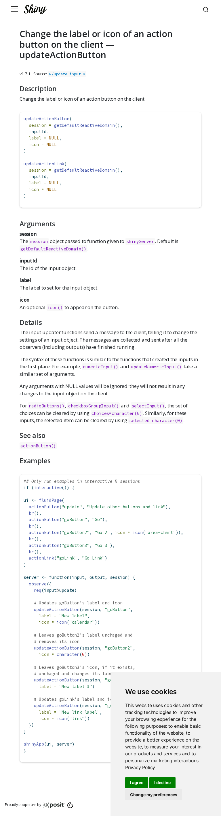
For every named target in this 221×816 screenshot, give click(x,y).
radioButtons (44, 406)
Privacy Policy (140, 767)
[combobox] (206, 9)
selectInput (145, 406)
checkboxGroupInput (91, 406)
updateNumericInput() (156, 366)
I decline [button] (162, 782)
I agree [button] (136, 782)
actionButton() (38, 446)
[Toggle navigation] (14, 9)
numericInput (98, 366)
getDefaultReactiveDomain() (53, 249)
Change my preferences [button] (153, 794)
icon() (55, 307)
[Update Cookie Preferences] (70, 804)
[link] (140, 767)
